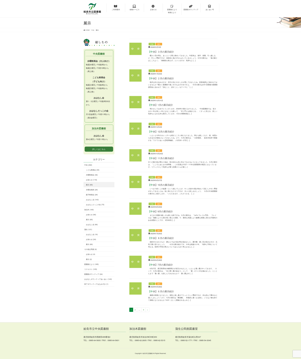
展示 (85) (89, 185)
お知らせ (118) (91, 180)
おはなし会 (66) (92, 224)
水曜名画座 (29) (92, 189)
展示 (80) (89, 244)
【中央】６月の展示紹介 (161, 291)
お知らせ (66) (91, 214)
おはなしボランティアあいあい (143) (98, 279)
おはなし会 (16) (92, 234)
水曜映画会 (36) (92, 175)
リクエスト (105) (90, 269)
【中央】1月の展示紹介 (160, 104)
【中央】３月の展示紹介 (161, 51)
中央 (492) (88, 165)
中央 (151, 44)
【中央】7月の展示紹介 (160, 264)
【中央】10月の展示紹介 (161, 184)
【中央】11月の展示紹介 (161, 158)
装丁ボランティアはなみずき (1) (96, 284)
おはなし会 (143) (92, 199)
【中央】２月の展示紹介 (161, 78)
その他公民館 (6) (90, 249)
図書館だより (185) (91, 264)
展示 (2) (89, 259)
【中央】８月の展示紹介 (161, 238)
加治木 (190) (89, 209)
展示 (158, 44)
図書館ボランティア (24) (93, 274)
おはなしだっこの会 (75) (95, 204)
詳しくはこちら (98, 149)
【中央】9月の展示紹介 (160, 211)
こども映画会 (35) (92, 170)
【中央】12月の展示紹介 (161, 131)
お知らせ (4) (90, 254)
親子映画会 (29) (92, 194)
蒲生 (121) (88, 229)
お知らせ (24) (91, 239)
